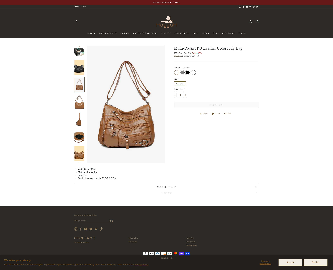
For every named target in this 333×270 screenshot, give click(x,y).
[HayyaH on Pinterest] (96, 229)
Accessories (182, 34)
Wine (193, 72)
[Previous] (79, 47)
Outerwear (228, 34)
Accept (290, 262)
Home (196, 34)
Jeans (242, 34)
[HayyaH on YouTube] (85, 229)
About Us (190, 238)
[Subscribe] (111, 221)
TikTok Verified (107, 34)
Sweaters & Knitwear (145, 34)
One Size (180, 84)
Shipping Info (133, 238)
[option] (166, 2)
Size (176, 79)
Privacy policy (192, 245)
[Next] (79, 162)
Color (182, 68)
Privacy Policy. (142, 264)
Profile (84, 7)
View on (216, 105)
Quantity (180, 90)
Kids (215, 34)
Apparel (124, 34)
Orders (76, 7)
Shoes (206, 34)
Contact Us (191, 242)
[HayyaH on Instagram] (75, 229)
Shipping (177, 56)
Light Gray (182, 72)
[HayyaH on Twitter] (90, 229)
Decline (315, 262)
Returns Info (133, 242)
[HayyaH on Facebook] (80, 229)
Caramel (176, 72)
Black (187, 72)
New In (91, 34)
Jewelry (166, 34)
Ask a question (166, 187)
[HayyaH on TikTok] (101, 229)
